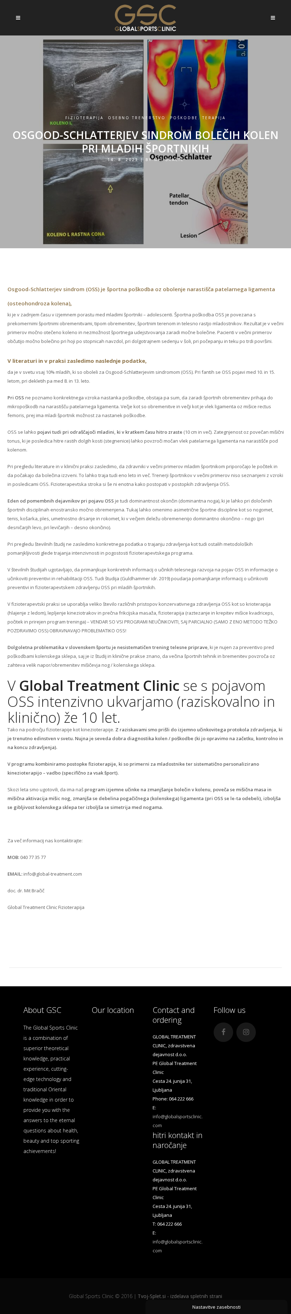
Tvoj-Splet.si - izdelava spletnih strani (180, 1296)
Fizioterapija (84, 117)
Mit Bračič (169, 159)
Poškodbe (184, 117)
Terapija (214, 117)
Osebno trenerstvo (137, 117)
